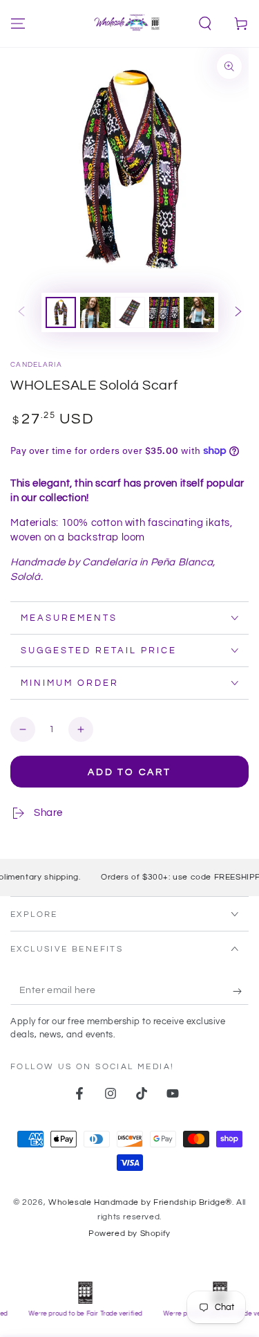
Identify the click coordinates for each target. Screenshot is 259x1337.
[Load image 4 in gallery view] (164, 312)
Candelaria (36, 364)
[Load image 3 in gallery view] (130, 312)
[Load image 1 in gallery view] (61, 312)
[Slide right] (238, 313)
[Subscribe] (241, 991)
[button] (205, 23)
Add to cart (129, 772)
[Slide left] (21, 313)
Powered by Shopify (129, 1233)
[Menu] (18, 23)
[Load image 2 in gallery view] (95, 312)
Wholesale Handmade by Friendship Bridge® (140, 1202)
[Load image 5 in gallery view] (199, 312)
